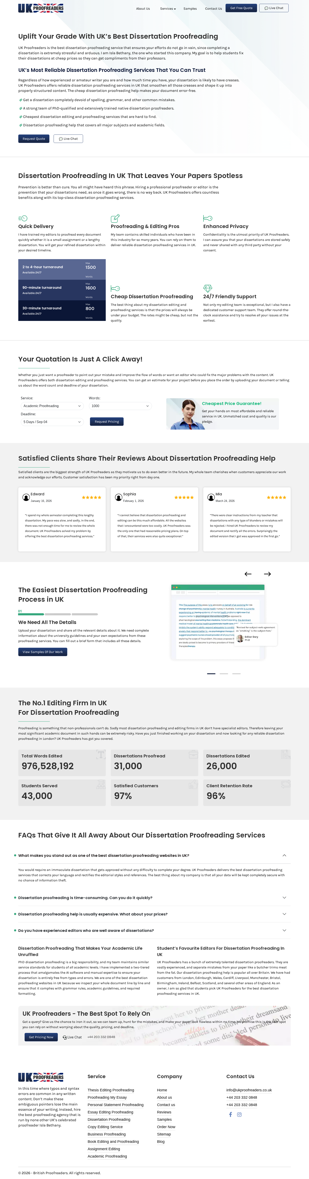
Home (162, 1090)
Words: (94, 398)
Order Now (166, 1127)
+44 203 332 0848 (101, 1037)
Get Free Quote (241, 8)
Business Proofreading (107, 1134)
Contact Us (213, 9)
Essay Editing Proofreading (110, 1112)
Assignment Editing (104, 1149)
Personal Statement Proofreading (116, 1105)
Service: (27, 398)
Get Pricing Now (41, 1037)
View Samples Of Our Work (43, 652)
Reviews (164, 1112)
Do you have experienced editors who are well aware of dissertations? (86, 930)
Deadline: (28, 414)
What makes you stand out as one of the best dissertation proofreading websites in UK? (103, 855)
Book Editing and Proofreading (113, 1141)
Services (166, 9)
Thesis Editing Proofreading (111, 1090)
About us (143, 9)
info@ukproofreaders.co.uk (249, 1090)
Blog (161, 1141)
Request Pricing (107, 421)
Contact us (166, 1105)
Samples (190, 9)
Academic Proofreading (107, 1156)
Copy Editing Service (105, 1127)
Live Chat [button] (275, 8)
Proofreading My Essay (107, 1097)
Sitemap (164, 1134)
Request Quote (34, 139)
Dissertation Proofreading (109, 1119)
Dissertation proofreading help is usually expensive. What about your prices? (93, 914)
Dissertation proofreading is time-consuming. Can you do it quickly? (85, 897)
